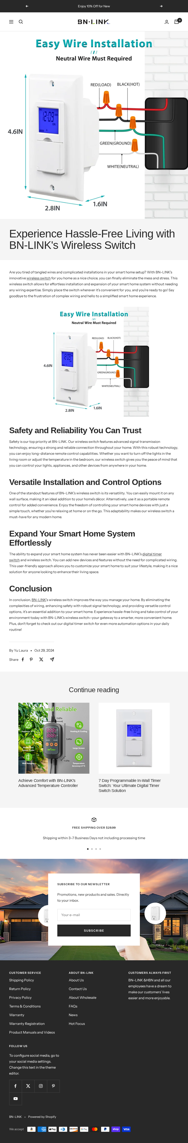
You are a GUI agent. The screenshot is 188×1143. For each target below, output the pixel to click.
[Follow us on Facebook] (15, 1086)
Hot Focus (77, 1023)
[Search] (21, 22)
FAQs (73, 1006)
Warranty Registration (27, 1023)
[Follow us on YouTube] (15, 1098)
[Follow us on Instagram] (40, 1086)
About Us (76, 980)
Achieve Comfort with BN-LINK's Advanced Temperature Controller (48, 783)
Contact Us (78, 989)
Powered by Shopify (42, 1117)
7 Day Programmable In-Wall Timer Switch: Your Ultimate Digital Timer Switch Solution (129, 785)
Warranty (16, 1015)
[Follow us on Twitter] (28, 1086)
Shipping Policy (21, 980)
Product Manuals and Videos (32, 1032)
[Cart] (176, 22)
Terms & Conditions (25, 1006)
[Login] (167, 22)
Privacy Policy (20, 997)
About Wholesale (82, 997)
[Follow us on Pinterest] (53, 1086)
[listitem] (23, 659)
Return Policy (20, 989)
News (73, 1015)
